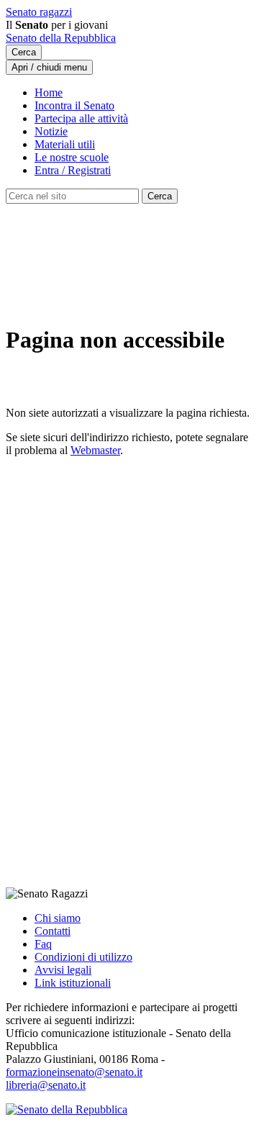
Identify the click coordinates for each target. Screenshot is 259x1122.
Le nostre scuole (72, 157)
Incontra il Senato (74, 105)
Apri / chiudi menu (49, 67)
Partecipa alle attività (81, 118)
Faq (43, 944)
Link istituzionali (73, 983)
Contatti (53, 931)
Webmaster (95, 450)
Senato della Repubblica (61, 38)
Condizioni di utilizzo (83, 957)
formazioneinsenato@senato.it (74, 1072)
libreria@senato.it (46, 1085)
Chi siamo (58, 918)
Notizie (51, 131)
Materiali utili (65, 144)
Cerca (24, 52)
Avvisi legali (63, 970)
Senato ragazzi (39, 12)
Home (49, 92)
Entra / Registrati (73, 170)
